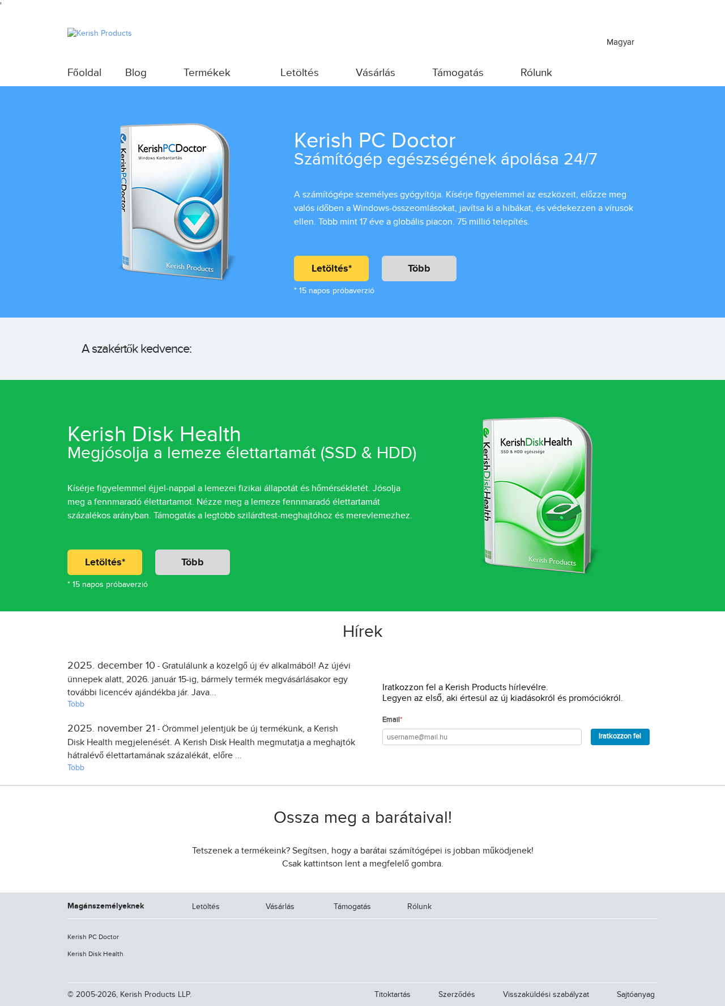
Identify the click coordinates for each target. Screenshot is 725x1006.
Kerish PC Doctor (93, 937)
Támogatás (458, 72)
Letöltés (299, 72)
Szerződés (456, 994)
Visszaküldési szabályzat (546, 994)
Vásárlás (375, 72)
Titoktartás (392, 994)
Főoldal (84, 72)
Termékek (207, 72)
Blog (136, 72)
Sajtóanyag (636, 994)
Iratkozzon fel (620, 736)
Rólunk (536, 72)
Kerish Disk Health (95, 954)
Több (419, 269)
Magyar (622, 42)
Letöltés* (332, 269)
